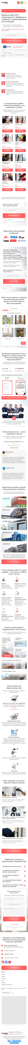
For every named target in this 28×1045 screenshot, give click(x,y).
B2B (2, 980)
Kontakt (3, 982)
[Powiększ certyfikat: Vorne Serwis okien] (21, 387)
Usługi (3, 976)
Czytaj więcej (7, 655)
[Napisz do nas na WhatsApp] (22, 2)
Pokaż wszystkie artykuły (14, 851)
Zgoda (9, 1041)
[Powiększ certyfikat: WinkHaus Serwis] (7, 387)
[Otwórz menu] (25, 2)
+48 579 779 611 (8, 954)
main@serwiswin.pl (9, 950)
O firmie (3, 978)
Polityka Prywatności (6, 984)
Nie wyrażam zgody (17, 1041)
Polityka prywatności (14, 1043)
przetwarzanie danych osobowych (17, 927)
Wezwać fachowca (7, 130)
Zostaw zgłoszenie (14, 709)
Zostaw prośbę (14, 561)
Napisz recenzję (14, 447)
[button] (23, 343)
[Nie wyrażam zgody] (26, 1040)
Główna (3, 974)
